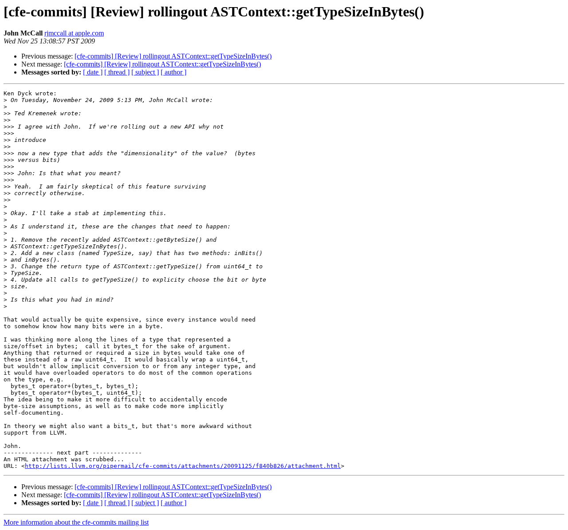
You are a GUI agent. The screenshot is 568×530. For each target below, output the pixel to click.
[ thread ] (117, 72)
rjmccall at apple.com (74, 33)
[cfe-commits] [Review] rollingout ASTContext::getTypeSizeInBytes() (173, 56)
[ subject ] (145, 72)
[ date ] (93, 72)
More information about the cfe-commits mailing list (76, 522)
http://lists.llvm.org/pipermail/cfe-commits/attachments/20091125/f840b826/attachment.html (183, 466)
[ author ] (173, 72)
